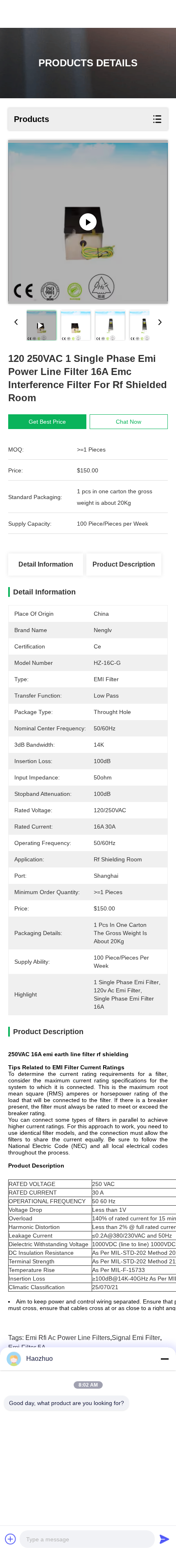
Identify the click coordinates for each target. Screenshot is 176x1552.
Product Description (124, 564)
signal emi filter (136, 1337)
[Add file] (10, 1539)
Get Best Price (47, 421)
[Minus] (164, 1359)
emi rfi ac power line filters (67, 1337)
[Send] (164, 1539)
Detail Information (45, 564)
